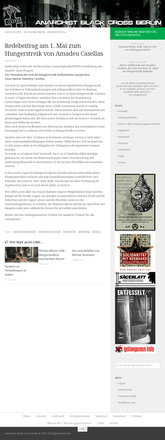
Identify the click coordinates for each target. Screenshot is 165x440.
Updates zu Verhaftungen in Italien (15, 270)
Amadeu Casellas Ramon (24, 232)
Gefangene (13, 32)
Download (124, 149)
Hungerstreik (34, 32)
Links (121, 156)
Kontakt (122, 111)
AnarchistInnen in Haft (49, 232)
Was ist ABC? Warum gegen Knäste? (139, 124)
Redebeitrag (56, 32)
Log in (121, 383)
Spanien (96, 232)
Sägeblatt (123, 130)
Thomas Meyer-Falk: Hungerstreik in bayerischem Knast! (51, 254)
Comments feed (127, 396)
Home (27, 416)
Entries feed (125, 389)
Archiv (122, 162)
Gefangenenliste (127, 117)
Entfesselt (123, 136)
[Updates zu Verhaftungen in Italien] (21, 255)
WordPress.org (126, 402)
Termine (123, 143)
